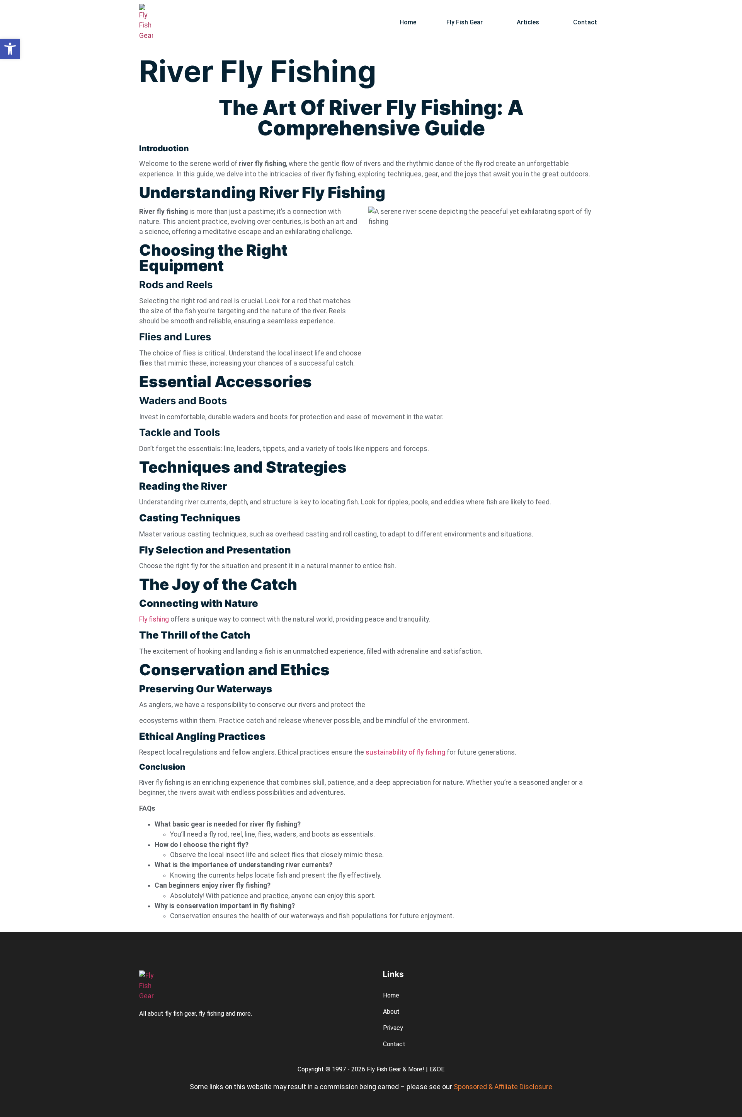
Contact (585, 22)
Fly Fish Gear (464, 22)
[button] (466, 22)
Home (408, 22)
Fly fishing (154, 619)
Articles (528, 22)
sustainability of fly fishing (405, 752)
